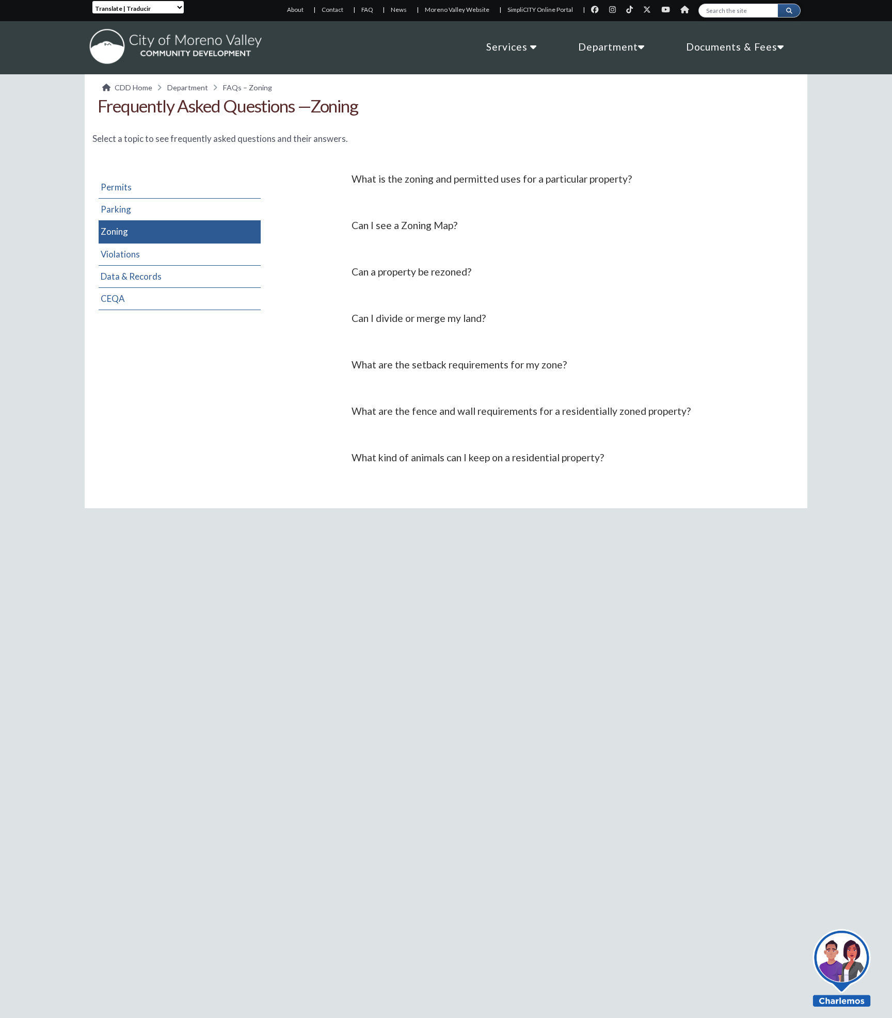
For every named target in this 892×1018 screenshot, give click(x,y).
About (295, 9)
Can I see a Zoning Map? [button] (404, 225)
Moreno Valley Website (457, 9)
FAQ (367, 9)
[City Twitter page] (650, 9)
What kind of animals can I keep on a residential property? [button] (478, 457)
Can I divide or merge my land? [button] (419, 318)
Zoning (114, 231)
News (399, 9)
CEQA (112, 298)
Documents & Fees (731, 47)
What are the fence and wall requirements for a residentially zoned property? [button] (521, 411)
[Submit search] (788, 10)
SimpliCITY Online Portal (540, 9)
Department (608, 47)
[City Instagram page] (615, 9)
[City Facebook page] (598, 9)
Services (508, 47)
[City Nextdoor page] (687, 9)
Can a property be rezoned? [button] (411, 272)
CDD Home (133, 87)
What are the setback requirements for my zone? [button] (459, 364)
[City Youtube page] (668, 9)
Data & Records (131, 276)
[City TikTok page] (632, 9)
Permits (116, 187)
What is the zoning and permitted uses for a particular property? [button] (492, 179)
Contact (332, 9)
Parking (116, 209)
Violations (120, 254)
